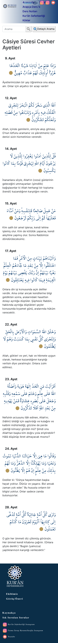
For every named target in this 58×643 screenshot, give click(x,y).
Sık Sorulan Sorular (15, 617)
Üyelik (28, 3)
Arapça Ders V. (32, 6)
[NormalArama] (29, 29)
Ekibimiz (12, 594)
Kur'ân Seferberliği (34, 15)
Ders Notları (30, 11)
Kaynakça (9, 612)
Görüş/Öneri (14, 598)
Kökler (26, 20)
